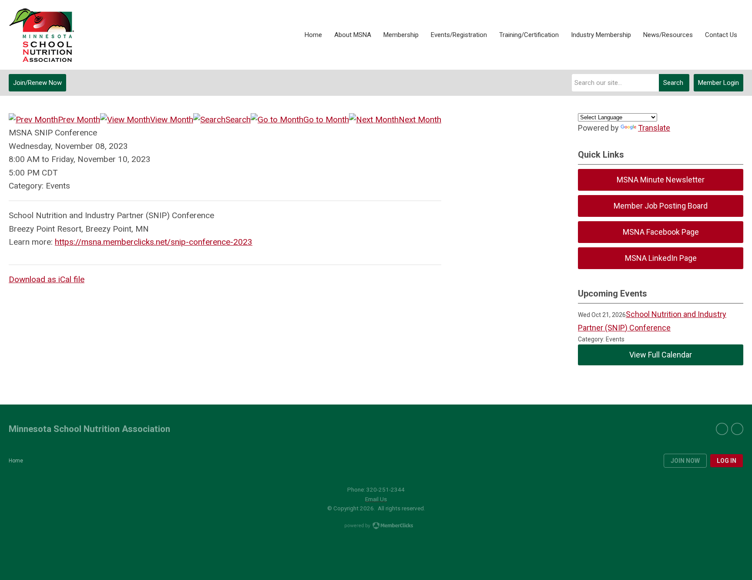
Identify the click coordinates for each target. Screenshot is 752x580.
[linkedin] (737, 429)
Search (673, 83)
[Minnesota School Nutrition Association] (41, 35)
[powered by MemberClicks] (376, 526)
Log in (726, 460)
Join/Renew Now (37, 83)
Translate (654, 127)
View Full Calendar (660, 354)
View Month (171, 120)
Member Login (718, 83)
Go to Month (326, 120)
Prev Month (79, 120)
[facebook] (722, 429)
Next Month (420, 120)
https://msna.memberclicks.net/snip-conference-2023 (153, 242)
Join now (685, 460)
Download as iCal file (46, 279)
